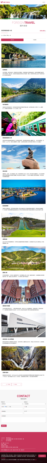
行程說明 (34, 39)
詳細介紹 (12, 39)
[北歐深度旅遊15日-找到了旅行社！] (4, 35)
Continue (42, 455)
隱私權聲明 (3, 458)
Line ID (25, 411)
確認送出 (4, 425)
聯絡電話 (3, 411)
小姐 (10, 406)
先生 (6, 406)
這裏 (36, 459)
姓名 (2, 406)
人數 (25, 406)
